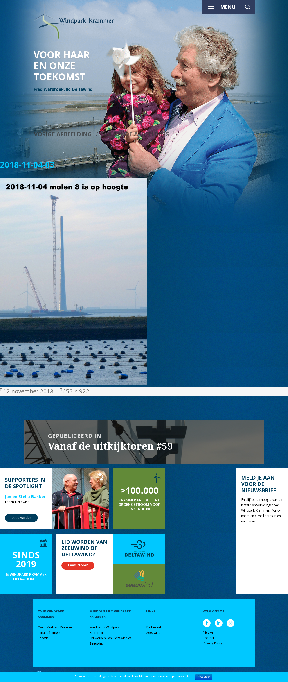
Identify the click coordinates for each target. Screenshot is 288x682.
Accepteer (204, 676)
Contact (208, 638)
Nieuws (208, 632)
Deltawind (153, 627)
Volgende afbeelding (135, 134)
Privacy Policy (213, 643)
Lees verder (21, 517)
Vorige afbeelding (63, 134)
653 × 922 (76, 391)
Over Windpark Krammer (56, 627)
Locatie (43, 638)
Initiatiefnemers (49, 632)
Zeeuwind (153, 632)
